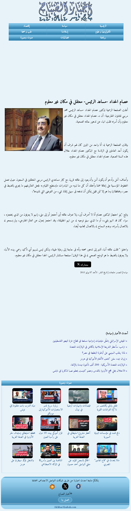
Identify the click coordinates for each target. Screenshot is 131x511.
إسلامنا (65, 31)
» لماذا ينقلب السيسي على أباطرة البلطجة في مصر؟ (104, 353)
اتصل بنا (65, 499)
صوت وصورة (26, 37)
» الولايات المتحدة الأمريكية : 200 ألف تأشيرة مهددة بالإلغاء (99, 364)
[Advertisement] (65, 66)
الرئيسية (103, 26)
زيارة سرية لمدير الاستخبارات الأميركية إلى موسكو (51, 409)
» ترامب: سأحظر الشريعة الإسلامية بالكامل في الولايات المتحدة (98, 347)
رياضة (103, 37)
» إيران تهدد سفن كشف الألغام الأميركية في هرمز (103, 359)
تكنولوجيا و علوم (103, 31)
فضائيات (65, 37)
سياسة (64, 26)
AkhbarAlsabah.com (65, 507)
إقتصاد (27, 26)
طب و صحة (26, 31)
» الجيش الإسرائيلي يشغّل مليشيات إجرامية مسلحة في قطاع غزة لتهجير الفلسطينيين (90, 341)
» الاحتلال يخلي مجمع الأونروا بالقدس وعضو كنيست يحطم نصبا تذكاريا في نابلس (90, 370)
